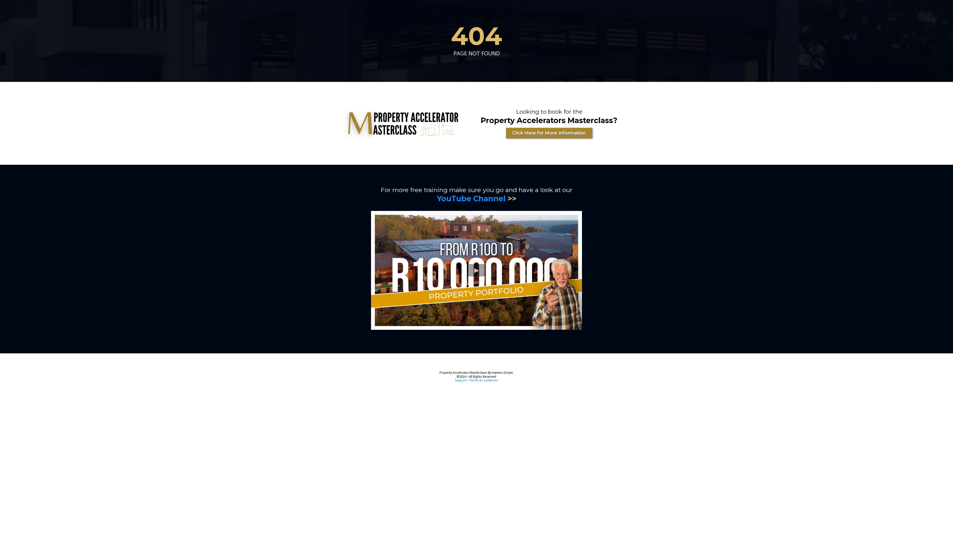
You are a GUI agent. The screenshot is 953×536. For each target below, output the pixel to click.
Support (461, 380)
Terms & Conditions (483, 380)
